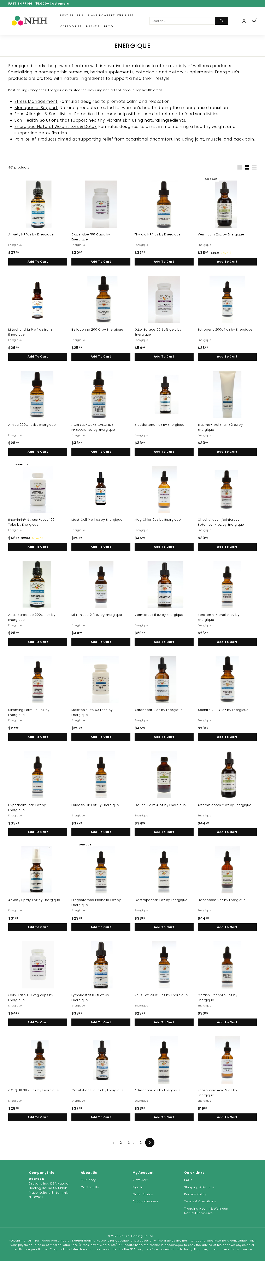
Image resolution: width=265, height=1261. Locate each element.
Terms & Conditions (200, 1201)
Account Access (145, 1201)
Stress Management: (36, 101)
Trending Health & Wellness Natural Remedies (206, 1210)
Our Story (88, 1180)
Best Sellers (71, 15)
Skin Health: (27, 120)
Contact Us (90, 1187)
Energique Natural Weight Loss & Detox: (55, 126)
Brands (93, 26)
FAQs (188, 1180)
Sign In (137, 1187)
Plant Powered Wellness (111, 15)
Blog (108, 26)
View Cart (140, 1180)
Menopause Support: (36, 107)
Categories (71, 26)
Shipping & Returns (199, 1187)
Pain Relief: (25, 139)
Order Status (142, 1194)
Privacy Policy (195, 1194)
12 (140, 1142)
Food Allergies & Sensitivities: (44, 114)
